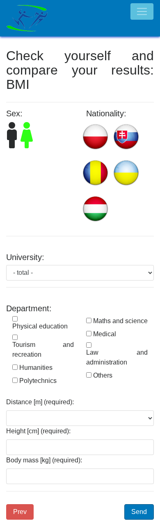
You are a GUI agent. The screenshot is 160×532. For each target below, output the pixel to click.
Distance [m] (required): (40, 401)
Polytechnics (38, 380)
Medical (104, 334)
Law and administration (117, 357)
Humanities (36, 367)
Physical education (40, 326)
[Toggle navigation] (141, 11)
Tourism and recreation (43, 349)
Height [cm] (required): (38, 431)
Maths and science (120, 320)
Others (102, 375)
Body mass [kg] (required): (44, 460)
